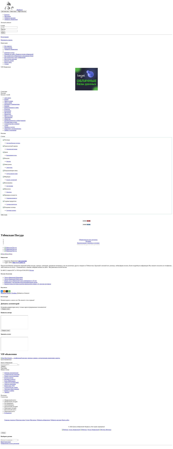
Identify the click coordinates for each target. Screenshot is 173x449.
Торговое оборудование (11, 389)
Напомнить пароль (6, 40)
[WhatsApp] (9, 291)
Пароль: (3, 29)
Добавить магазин (9, 18)
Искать (3, 366)
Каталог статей (9, 60)
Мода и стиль (8, 115)
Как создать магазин (10, 59)
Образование (8, 117)
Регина (31, 270)
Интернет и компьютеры (12, 104)
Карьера (6, 106)
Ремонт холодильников (11, 376)
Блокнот (7, 14)
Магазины (7, 16)
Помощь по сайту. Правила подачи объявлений (18, 54)
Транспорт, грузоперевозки (12, 128)
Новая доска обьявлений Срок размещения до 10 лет (20, 280)
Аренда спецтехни (10, 384)
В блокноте (7, 413)
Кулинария (7, 111)
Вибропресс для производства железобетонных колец (20, 282)
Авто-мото (7, 98)
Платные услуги (9, 52)
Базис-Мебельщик (9, 381)
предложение (22, 261)
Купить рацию (8, 377)
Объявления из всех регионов (10, 443)
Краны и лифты (9, 390)
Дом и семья (8, 102)
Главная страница (10, 420)
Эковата (6, 392)
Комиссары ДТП (9, 386)
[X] (7, 291)
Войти (3, 33)
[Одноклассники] (4, 291)
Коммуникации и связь (11, 107)
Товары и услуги (9, 127)
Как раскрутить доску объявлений (14, 57)
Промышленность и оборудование (14, 120)
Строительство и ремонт (11, 124)
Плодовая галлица (11, 210)
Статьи (6, 64)
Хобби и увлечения (10, 130)
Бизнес (6, 99)
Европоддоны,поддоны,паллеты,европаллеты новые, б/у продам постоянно (27, 284)
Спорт (6, 125)
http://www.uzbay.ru (19, 262)
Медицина (7, 112)
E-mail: (3, 25)
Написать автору (6, 293)
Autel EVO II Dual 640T (11, 382)
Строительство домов (11, 387)
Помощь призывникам (11, 373)
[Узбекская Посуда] (10, 247)
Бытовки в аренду (9, 379)
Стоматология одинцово (11, 374)
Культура (7, 109)
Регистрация (4, 37)
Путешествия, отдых (10, 122)
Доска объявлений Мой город (13, 279)
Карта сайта (8, 62)
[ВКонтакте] (2, 291)
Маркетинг (7, 114)
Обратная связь (20, 420)
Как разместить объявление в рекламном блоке (18, 56)
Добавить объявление (11, 19)
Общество (7, 119)
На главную (8, 46)
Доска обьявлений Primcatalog (13, 277)
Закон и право (8, 101)
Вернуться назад (6, 442)
